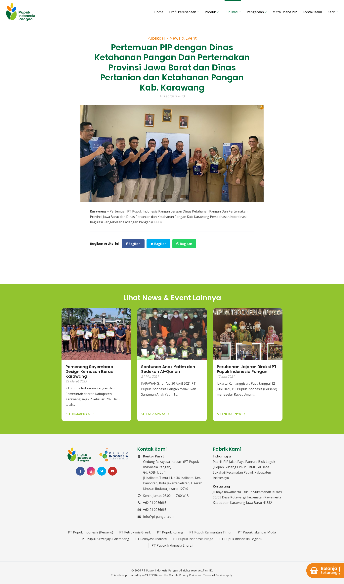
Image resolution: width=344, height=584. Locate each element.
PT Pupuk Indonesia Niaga (193, 538)
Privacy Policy (188, 575)
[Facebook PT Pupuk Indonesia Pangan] (80, 471)
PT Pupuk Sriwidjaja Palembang (105, 538)
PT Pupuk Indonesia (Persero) (90, 532)
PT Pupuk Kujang (170, 532)
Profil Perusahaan (183, 12)
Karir (332, 12)
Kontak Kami (312, 12)
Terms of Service (214, 575)
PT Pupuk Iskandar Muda (257, 532)
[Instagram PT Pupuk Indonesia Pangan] (91, 471)
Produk (211, 12)
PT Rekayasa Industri (151, 538)
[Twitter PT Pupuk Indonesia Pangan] (101, 471)
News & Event (183, 38)
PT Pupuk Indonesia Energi (172, 545)
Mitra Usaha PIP (285, 12)
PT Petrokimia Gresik (135, 532)
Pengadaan (256, 12)
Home (158, 12)
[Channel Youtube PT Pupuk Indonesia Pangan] (112, 471)
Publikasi (232, 12)
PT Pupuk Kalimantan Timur (210, 532)
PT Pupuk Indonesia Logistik (240, 538)
